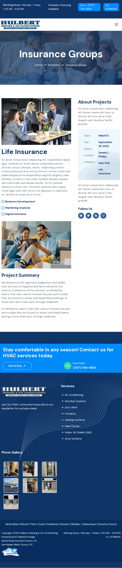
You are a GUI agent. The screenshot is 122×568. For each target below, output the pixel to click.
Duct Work (71, 407)
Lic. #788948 (111, 7)
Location (89, 155)
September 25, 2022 (105, 144)
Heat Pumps (72, 426)
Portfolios (54, 65)
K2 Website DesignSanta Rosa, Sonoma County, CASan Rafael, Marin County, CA (19, 540)
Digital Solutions (15, 214)
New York (104, 163)
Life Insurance (104, 171)
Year (86, 142)
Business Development (20, 201)
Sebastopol (89, 524)
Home (39, 65)
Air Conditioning (74, 395)
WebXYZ (103, 135)
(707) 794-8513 (87, 7)
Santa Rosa (11, 524)
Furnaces (70, 413)
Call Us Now (15, 365)
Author (88, 148)
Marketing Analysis (17, 208)
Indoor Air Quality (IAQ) (78, 432)
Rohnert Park (28, 524)
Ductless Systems (75, 401)
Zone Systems (73, 438)
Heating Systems (75, 420)
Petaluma (52, 524)
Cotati (41, 524)
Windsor (75, 524)
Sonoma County (107, 524)
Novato (64, 524)
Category (89, 161)
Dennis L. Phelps (103, 154)
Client (87, 135)
